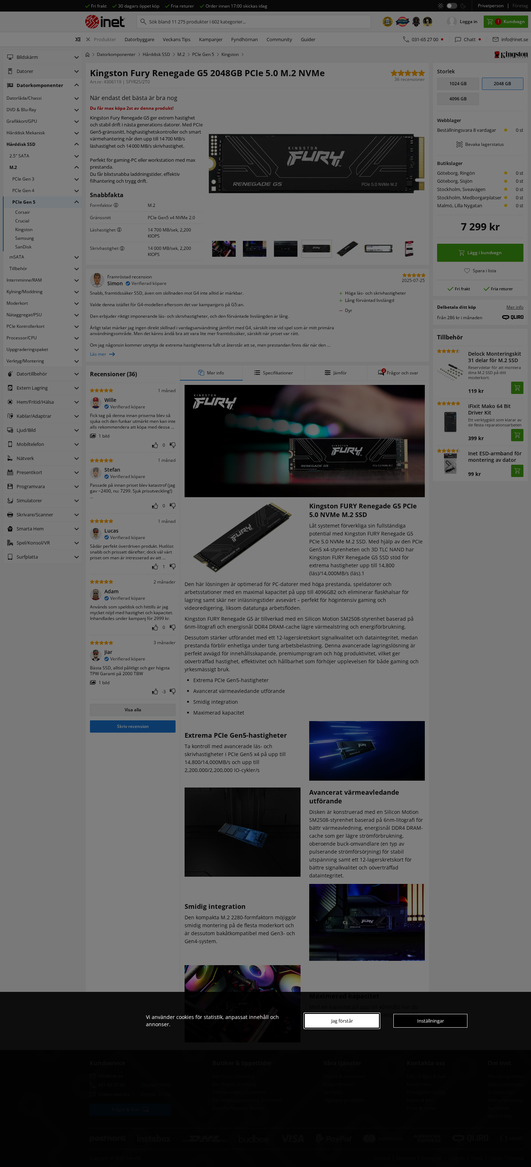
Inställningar (430, 1021)
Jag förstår (342, 1021)
